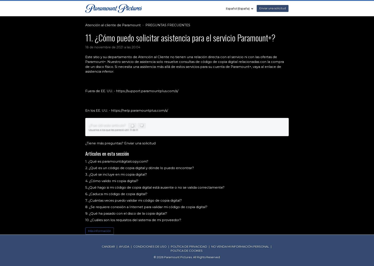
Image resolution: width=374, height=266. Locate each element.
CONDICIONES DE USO (150, 246)
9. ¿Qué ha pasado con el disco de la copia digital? (126, 213)
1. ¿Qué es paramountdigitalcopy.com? (116, 161)
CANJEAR (108, 246)
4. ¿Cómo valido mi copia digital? (111, 181)
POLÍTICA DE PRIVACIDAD (189, 246)
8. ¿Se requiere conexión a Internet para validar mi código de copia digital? (146, 207)
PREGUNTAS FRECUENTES (167, 25)
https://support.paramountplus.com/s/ (147, 91)
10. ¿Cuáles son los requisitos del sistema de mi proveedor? (133, 220)
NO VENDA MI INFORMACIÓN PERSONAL (240, 246)
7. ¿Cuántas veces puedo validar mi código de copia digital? (133, 200)
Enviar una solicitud (272, 8)
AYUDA (124, 246)
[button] (132, 126)
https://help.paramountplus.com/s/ (139, 110)
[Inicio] (113, 8)
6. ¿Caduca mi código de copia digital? (116, 194)
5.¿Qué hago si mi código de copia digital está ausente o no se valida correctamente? (154, 187)
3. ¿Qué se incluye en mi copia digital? (116, 174)
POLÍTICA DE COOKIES (187, 250)
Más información (99, 231)
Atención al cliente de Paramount (113, 25)
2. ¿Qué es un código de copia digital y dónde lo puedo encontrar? (139, 168)
